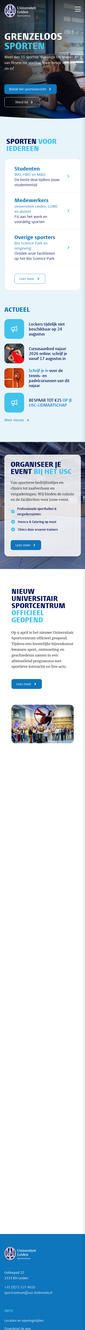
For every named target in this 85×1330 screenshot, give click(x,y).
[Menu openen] (78, 9)
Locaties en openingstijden (23, 1320)
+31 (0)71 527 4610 (19, 1287)
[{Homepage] (20, 10)
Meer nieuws (14, 420)
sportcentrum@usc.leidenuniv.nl (28, 1292)
